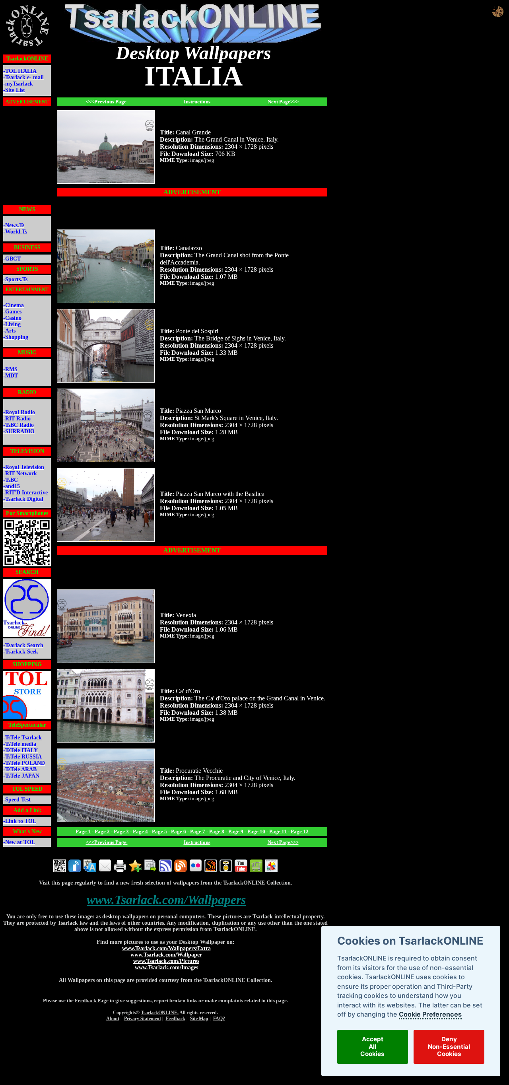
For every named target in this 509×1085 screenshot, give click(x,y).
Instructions (197, 102)
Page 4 (140, 831)
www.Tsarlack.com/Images (166, 967)
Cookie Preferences (429, 1014)
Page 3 (121, 831)
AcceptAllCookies (372, 1046)
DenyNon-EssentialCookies (449, 1046)
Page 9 (235, 831)
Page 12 (300, 831)
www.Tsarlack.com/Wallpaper (166, 955)
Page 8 (216, 831)
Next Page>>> (283, 102)
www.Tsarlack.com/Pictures (166, 961)
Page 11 (278, 831)
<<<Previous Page (106, 102)
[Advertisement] (27, 156)
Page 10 (256, 831)
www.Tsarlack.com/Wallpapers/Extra (166, 948)
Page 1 (83, 831)
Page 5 (159, 831)
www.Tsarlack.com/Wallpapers (166, 899)
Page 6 (178, 831)
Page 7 (197, 831)
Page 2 (102, 831)
